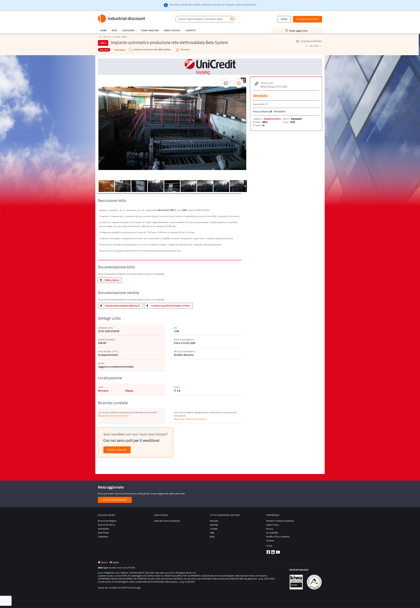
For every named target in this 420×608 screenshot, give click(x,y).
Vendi (284, 19)
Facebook (268, 552)
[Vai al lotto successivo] (320, 46)
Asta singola (120, 49)
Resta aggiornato (115, 500)
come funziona (150, 30)
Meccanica (107, 37)
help (212, 532)
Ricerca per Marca (106, 524)
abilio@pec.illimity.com (185, 572)
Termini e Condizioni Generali (280, 520)
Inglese (116, 562)
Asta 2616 (116, 37)
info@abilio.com (111, 572)
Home (100, 37)
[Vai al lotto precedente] (306, 46)
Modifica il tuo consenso (278, 536)
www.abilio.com (162, 572)
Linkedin (273, 552)
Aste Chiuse (103, 532)
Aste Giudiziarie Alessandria (194, 418)
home (103, 30)
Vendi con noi (117, 450)
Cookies (270, 540)
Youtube (278, 552)
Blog (212, 536)
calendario (103, 536)
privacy (269, 528)
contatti (190, 30)
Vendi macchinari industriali (167, 520)
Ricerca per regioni (107, 520)
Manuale (214, 520)
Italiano (104, 562)
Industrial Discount (122, 18)
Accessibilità (272, 532)
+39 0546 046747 (137, 572)
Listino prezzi (272, 524)
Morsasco (103, 390)
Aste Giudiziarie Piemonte (117, 415)
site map (214, 524)
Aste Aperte (103, 528)
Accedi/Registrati (307, 19)
